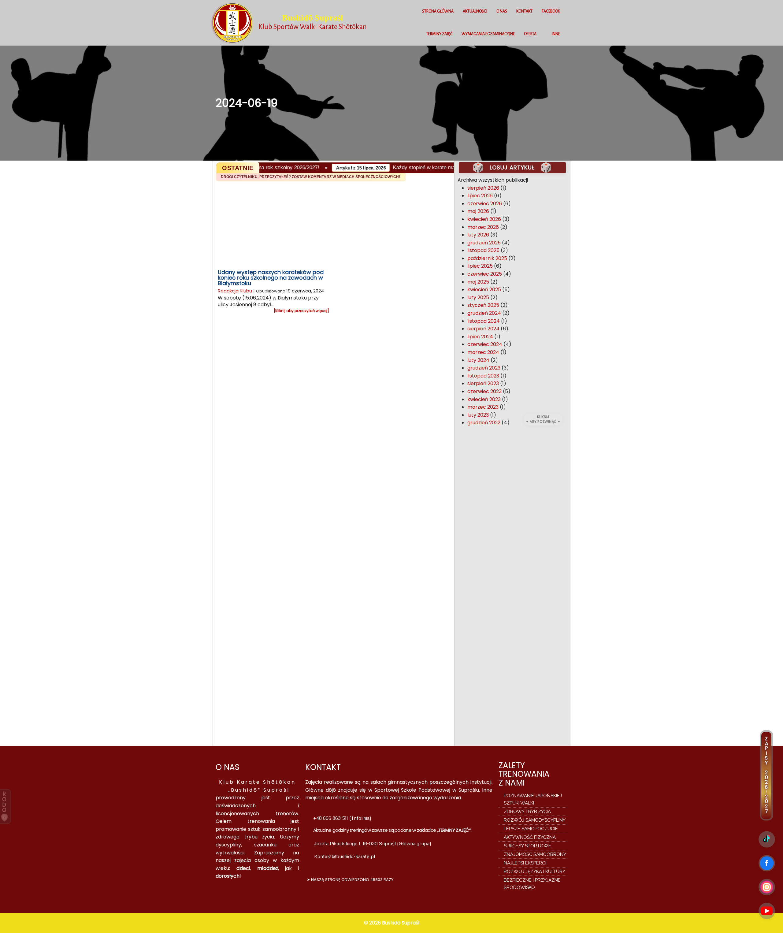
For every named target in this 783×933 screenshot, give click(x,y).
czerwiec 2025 (484, 273)
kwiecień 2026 (484, 219)
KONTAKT (524, 11)
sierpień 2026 (483, 187)
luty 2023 (478, 414)
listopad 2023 (483, 375)
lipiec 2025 (480, 265)
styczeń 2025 (483, 305)
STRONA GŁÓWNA (438, 11)
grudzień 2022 (483, 422)
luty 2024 (478, 360)
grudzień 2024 (484, 313)
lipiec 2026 (480, 195)
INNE (556, 34)
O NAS (501, 11)
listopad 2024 (483, 321)
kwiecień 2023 (484, 399)
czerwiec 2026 (484, 203)
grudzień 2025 (484, 242)
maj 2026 (478, 211)
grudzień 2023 (483, 367)
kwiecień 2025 (484, 289)
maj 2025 (478, 281)
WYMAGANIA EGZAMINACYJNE (488, 34)
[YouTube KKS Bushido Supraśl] (767, 911)
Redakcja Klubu (235, 291)
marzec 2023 (483, 407)
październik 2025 (487, 258)
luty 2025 (478, 297)
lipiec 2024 (480, 336)
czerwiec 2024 (484, 344)
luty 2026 (478, 234)
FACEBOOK (551, 11)
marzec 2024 (483, 352)
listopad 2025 (483, 250)
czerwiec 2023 (484, 391)
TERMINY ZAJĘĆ (439, 34)
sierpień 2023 (483, 383)
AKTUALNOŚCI (475, 11)
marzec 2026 (483, 227)
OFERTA (530, 34)
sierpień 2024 (483, 328)
